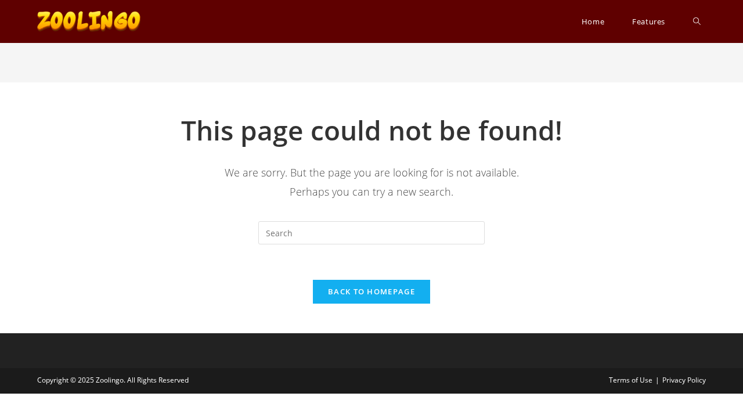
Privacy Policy (684, 380)
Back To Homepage (371, 291)
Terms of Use (630, 380)
